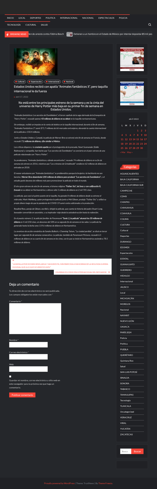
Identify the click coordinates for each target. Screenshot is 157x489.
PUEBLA (124, 349)
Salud (44, 24)
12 (126, 139)
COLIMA (124, 219)
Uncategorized (127, 411)
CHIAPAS (124, 202)
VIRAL (123, 423)
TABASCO (125, 389)
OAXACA (124, 326)
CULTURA (125, 224)
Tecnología (14, 24)
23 (141, 143)
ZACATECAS (126, 434)
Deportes (35, 18)
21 (134, 143)
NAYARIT (124, 315)
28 (134, 148)
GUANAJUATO (127, 264)
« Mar (123, 152)
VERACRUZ (126, 417)
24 (145, 143)
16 (141, 139)
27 (130, 148)
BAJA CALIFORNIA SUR (131, 185)
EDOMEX (124, 247)
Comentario (15, 301)
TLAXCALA (125, 406)
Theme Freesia (105, 483)
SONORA (124, 383)
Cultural (30, 24)
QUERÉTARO (126, 355)
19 (126, 143)
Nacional (88, 18)
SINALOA (124, 377)
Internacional (69, 18)
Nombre (14, 340)
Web (11, 364)
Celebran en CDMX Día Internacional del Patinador (81, 272)
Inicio (10, 18)
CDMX (123, 196)
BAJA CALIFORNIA (129, 179)
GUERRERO (126, 270)
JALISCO (124, 287)
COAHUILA (125, 213)
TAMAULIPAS (126, 394)
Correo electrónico (19, 352)
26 (126, 148)
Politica (50, 18)
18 (122, 143)
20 (130, 143)
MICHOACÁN (127, 298)
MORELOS (125, 304)
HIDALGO (125, 275)
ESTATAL (124, 258)
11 (122, 139)
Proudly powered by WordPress (59, 483)
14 (134, 139)
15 (137, 139)
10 (145, 135)
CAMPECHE (126, 190)
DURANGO (125, 241)
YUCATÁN (125, 428)
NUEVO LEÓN (127, 321)
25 (122, 148)
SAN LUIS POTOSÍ (128, 372)
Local (22, 18)
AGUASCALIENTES (129, 173)
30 (141, 148)
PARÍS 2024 (125, 332)
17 (145, 139)
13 (130, 139)
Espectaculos (106, 18)
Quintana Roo (126, 360)
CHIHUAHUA (127, 207)
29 (137, 148)
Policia (123, 18)
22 (137, 143)
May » (129, 152)
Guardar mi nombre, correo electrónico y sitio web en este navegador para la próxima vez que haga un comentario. (34, 384)
